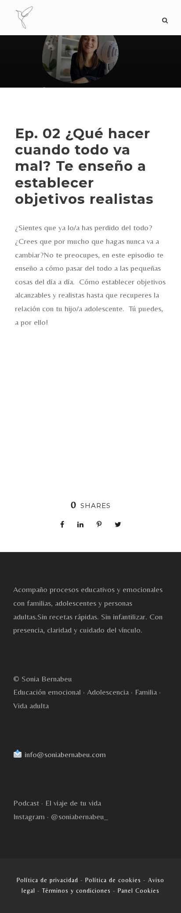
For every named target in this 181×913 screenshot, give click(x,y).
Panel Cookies (138, 890)
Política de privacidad (47, 880)
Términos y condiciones (76, 890)
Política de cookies (113, 880)
